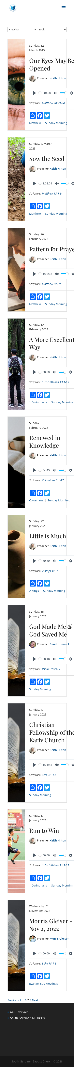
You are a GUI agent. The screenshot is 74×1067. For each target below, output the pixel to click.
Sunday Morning (56, 123)
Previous (13, 1000)
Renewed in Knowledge (44, 441)
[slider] (40, 93)
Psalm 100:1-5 (51, 669)
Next (35, 1000)
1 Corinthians (38, 402)
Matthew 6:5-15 (52, 284)
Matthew (35, 123)
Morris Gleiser (59, 939)
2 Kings (34, 591)
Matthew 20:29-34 (53, 103)
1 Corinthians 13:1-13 (55, 382)
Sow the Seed (47, 159)
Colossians (36, 500)
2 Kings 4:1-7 (50, 571)
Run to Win (44, 830)
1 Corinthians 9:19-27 (55, 865)
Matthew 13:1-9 (52, 193)
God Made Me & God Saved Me (50, 630)
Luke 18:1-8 (49, 963)
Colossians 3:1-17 (53, 480)
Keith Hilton (58, 78)
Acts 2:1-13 (49, 775)
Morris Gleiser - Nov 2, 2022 (50, 925)
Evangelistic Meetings (43, 983)
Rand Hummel (59, 644)
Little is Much (47, 536)
